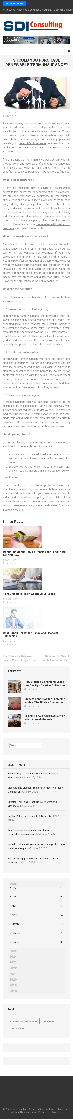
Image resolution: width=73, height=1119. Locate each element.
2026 (13, 884)
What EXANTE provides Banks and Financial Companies (30, 635)
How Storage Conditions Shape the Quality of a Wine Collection (44, 683)
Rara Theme (30, 1112)
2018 (13, 991)
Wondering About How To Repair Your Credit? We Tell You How (34, 553)
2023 (13, 962)
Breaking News (14, 3)
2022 (13, 968)
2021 (13, 974)
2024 (13, 956)
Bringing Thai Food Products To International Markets (44, 717)
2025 (13, 951)
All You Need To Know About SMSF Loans (29, 593)
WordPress (58, 1112)
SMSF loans (49, 1021)
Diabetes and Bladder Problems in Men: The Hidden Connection (44, 700)
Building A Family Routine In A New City (29, 816)
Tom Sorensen (17, 1028)
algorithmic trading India (23, 1021)
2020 (13, 979)
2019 (13, 985)
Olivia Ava (10, 116)
